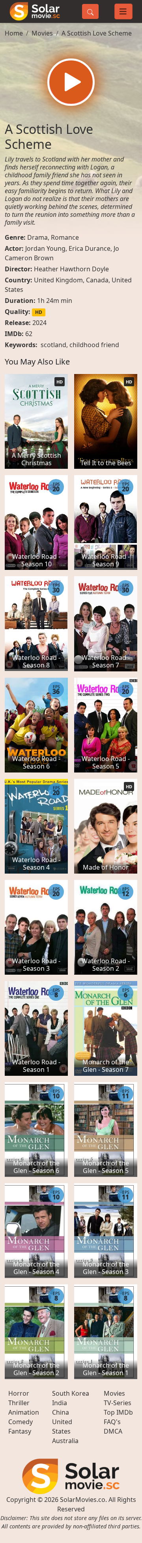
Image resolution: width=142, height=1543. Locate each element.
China (60, 1412)
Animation (23, 1412)
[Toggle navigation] (123, 11)
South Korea (70, 1393)
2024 (39, 322)
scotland (53, 344)
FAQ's (112, 1421)
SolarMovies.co (82, 1499)
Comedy (20, 1421)
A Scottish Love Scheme (97, 33)
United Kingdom (58, 280)
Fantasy (19, 1431)
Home (14, 33)
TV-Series (117, 1402)
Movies (42, 33)
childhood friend (94, 344)
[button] (71, 82)
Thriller (19, 1402)
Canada (97, 280)
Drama (37, 237)
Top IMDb (118, 1412)
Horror (18, 1393)
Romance (65, 237)
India (59, 1402)
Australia (65, 1440)
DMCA (113, 1431)
